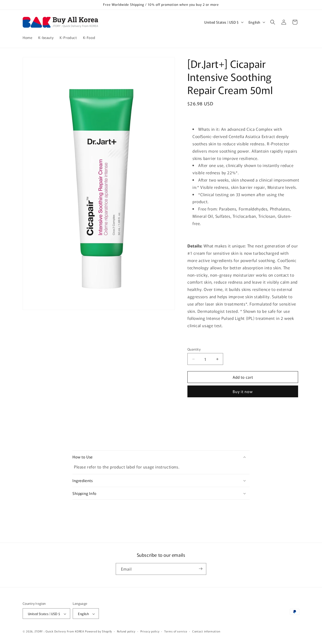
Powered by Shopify (98, 631)
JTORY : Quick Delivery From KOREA (59, 631)
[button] (272, 22)
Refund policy (126, 631)
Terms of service (175, 631)
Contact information (206, 631)
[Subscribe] (200, 569)
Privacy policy (149, 631)
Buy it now (243, 391)
